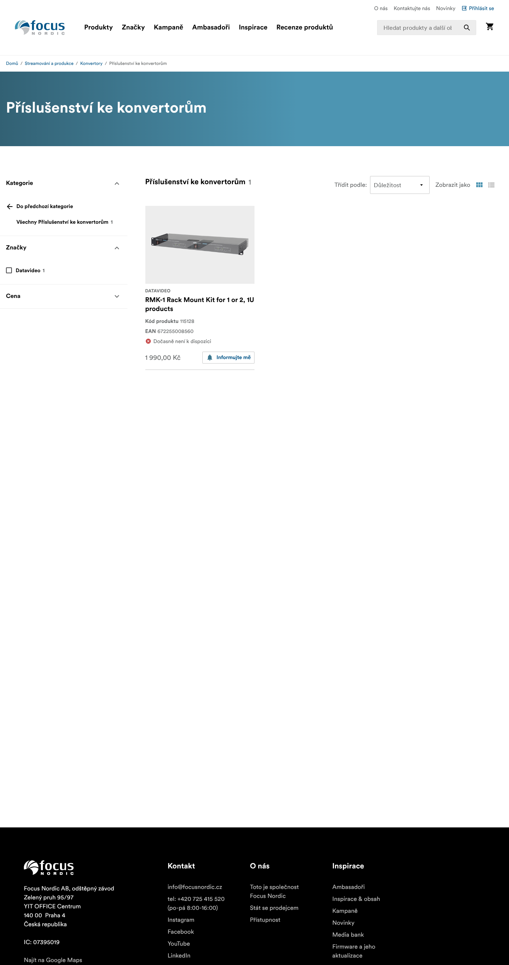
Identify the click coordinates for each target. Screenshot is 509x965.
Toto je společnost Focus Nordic (274, 891)
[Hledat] (467, 27)
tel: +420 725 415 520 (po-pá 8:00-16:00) (196, 903)
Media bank (348, 935)
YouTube (179, 943)
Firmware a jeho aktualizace (354, 951)
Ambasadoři (211, 27)
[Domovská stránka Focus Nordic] (40, 27)
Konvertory (91, 63)
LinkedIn (179, 955)
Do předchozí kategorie (44, 206)
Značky (133, 27)
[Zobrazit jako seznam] (491, 185)
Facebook (181, 932)
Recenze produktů (304, 27)
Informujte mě (233, 357)
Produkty (98, 27)
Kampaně (168, 27)
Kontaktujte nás (411, 8)
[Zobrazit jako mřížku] (479, 185)
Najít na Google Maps (53, 960)
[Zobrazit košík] (489, 27)
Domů (12, 63)
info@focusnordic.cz (195, 887)
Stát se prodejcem (274, 908)
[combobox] (426, 27)
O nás (381, 8)
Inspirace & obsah (356, 899)
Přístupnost (265, 920)
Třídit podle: (351, 185)
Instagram (181, 920)
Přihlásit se (481, 8)
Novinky (445, 8)
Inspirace (253, 27)
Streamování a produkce (49, 63)
